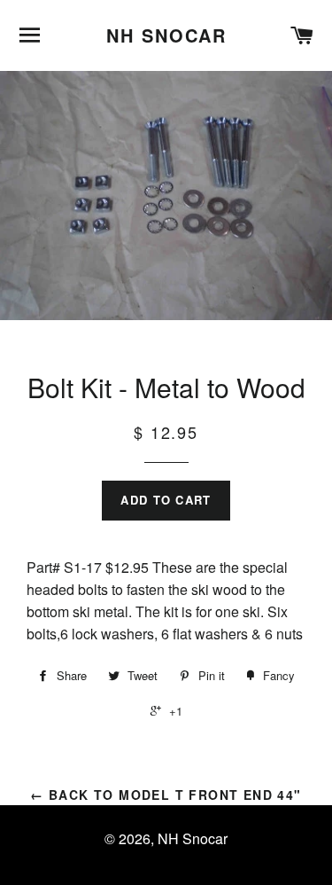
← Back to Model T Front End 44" (165, 794)
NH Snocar (166, 35)
